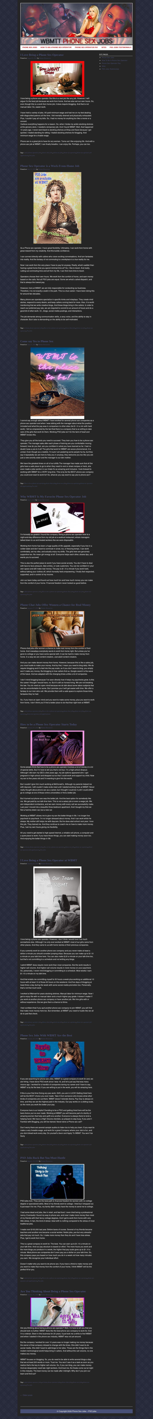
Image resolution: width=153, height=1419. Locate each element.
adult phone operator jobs (32, 153)
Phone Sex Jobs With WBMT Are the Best (46, 1035)
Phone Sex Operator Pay (86, 47)
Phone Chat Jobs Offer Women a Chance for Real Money (55, 604)
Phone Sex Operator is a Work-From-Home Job (49, 165)
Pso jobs (32, 155)
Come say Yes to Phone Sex (36, 341)
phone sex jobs (58, 153)
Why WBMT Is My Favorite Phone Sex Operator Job (53, 496)
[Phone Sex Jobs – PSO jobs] (76, 24)
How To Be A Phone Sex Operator (56, 47)
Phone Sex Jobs (29, 47)
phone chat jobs (47, 153)
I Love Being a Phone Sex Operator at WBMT (48, 860)
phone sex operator (69, 153)
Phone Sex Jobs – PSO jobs (84, 1411)
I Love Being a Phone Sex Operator (42, 54)
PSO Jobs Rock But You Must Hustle (42, 1157)
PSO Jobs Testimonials (120, 47)
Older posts (26, 1395)
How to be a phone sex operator (54, 328)
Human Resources (45, 58)
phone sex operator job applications (38, 714)
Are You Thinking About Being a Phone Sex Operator (53, 1291)
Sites (103, 47)
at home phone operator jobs (33, 328)
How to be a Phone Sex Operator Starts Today (48, 724)
